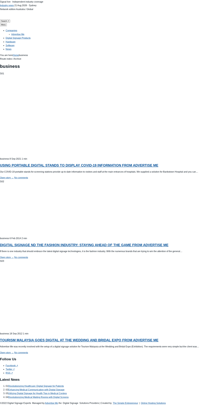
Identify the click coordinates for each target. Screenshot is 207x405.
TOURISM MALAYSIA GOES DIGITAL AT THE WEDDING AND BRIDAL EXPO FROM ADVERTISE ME (79, 340)
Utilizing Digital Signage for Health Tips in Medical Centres (37, 393)
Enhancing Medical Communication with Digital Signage (36, 390)
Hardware (10, 42)
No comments (21, 177)
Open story (7, 177)
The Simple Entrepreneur (125, 403)
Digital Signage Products (18, 38)
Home (16, 55)
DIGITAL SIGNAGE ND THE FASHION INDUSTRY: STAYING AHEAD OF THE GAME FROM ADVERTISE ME (84, 245)
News (8, 49)
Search (5, 21)
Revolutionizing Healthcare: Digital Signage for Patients (36, 386)
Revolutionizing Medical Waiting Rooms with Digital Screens (38, 397)
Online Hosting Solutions (153, 403)
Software (10, 45)
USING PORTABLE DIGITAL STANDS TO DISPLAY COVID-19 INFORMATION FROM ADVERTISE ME (79, 165)
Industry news (7, 5)
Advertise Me (17, 34)
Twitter (10, 369)
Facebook (12, 365)
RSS (9, 373)
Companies (11, 30)
